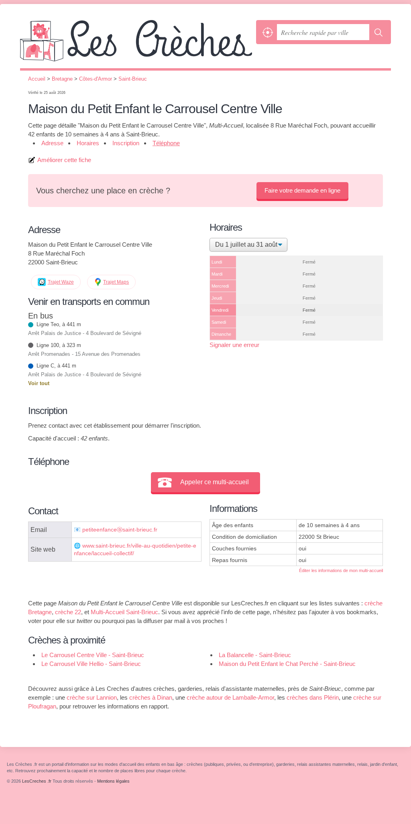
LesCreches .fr (136, 44)
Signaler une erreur (234, 344)
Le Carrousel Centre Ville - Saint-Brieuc (92, 654)
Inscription (125, 143)
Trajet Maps (116, 282)
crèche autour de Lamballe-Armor (230, 697)
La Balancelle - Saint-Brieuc (255, 654)
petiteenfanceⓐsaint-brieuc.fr (119, 530)
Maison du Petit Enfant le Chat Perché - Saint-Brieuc (287, 663)
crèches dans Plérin (313, 697)
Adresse (52, 143)
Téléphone (166, 143)
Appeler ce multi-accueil (214, 482)
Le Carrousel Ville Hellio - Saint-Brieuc (91, 663)
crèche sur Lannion (92, 697)
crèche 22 (68, 612)
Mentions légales (113, 781)
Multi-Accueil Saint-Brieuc (124, 612)
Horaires (88, 143)
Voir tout (38, 383)
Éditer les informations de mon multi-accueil (341, 570)
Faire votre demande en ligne (302, 190)
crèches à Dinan (150, 697)
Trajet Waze (61, 282)
